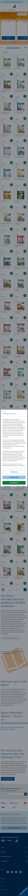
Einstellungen (14, 472)
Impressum (22, 465)
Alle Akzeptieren (14, 482)
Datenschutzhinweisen (7, 465)
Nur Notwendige (14, 477)
